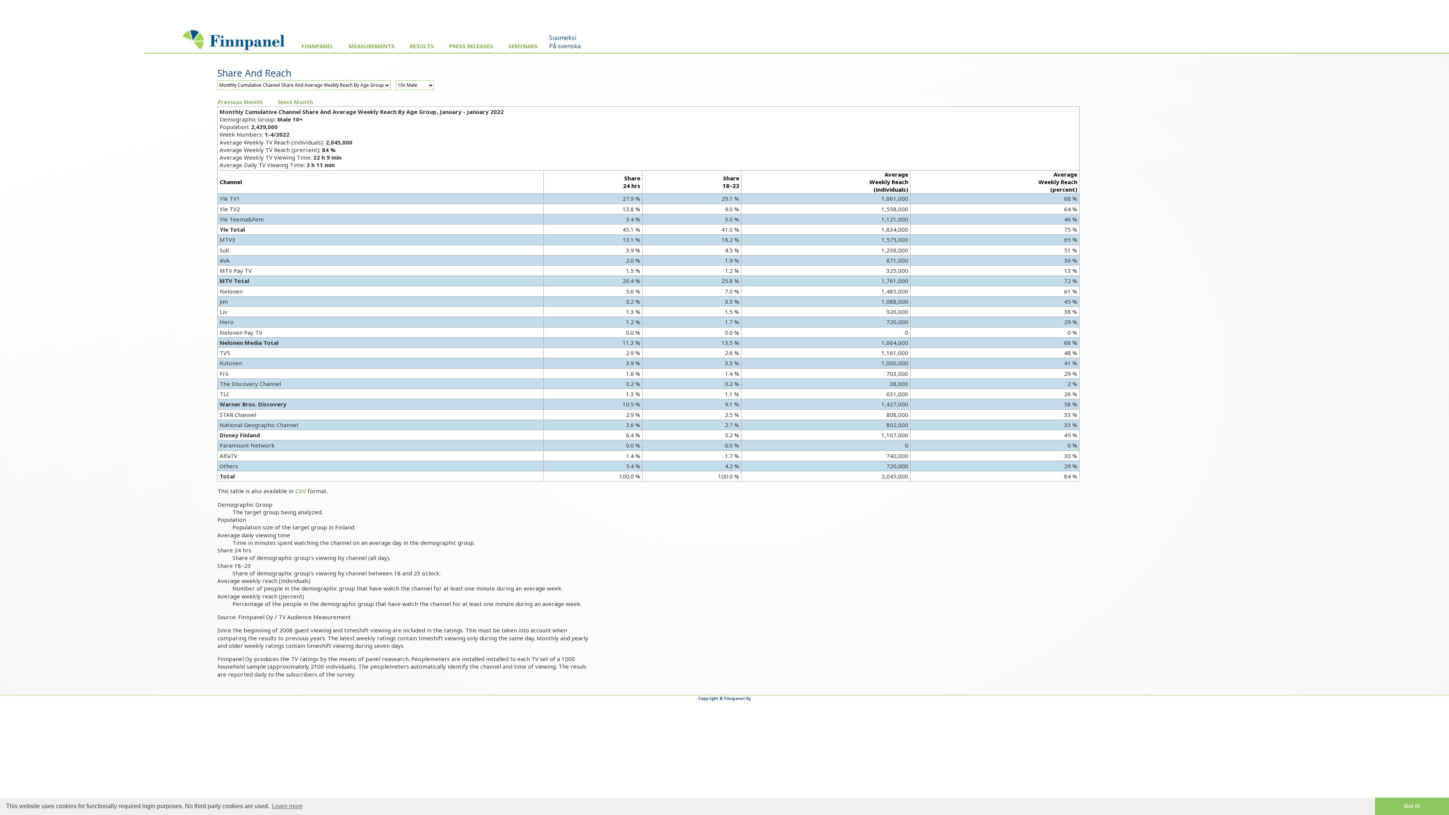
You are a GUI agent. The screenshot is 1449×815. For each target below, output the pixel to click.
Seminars (523, 46)
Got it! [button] (1412, 806)
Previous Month (240, 102)
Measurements (372, 46)
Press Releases (471, 46)
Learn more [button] (287, 806)
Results (422, 46)
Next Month (295, 102)
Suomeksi (563, 38)
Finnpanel (317, 46)
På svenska (565, 46)
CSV (300, 491)
